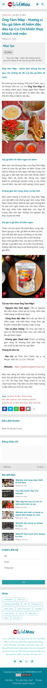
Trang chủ (6, 15)
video (6, 618)
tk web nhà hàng (20, 403)
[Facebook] (4, 409)
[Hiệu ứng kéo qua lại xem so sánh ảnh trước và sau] (8, 504)
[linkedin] (32, 661)
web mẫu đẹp (35, 403)
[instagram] (26, 661)
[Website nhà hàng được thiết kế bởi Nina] (8, 483)
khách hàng (27, 396)
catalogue (8, 599)
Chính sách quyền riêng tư (23, 683)
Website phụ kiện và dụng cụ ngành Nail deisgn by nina (29, 513)
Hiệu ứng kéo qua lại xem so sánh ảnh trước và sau (28, 502)
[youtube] (20, 661)
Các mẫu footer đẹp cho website (26, 492)
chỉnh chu (21, 599)
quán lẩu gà (7, 403)
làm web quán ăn (9, 399)
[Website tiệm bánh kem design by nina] (8, 537)
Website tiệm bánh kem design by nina (30, 535)
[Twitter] (10, 409)
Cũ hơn (40, 467)
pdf (25, 604)
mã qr (21, 613)
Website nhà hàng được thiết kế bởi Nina (29, 481)
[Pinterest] (22, 409)
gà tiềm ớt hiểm (19, 15)
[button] (3, 4)
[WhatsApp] (16, 409)
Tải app (39, 680)
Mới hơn (7, 467)
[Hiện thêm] (34, 409)
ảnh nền (16, 618)
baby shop (8, 609)
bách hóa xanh (24, 609)
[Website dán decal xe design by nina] (8, 526)
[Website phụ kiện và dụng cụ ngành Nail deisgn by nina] (8, 515)
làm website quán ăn (27, 399)
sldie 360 (32, 613)
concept (38, 609)
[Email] (28, 409)
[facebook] (15, 661)
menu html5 (9, 613)
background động (11, 604)
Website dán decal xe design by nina (29, 524)
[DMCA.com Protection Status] (23, 676)
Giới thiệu (9, 680)
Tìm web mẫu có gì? (24, 680)
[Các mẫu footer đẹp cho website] (8, 493)
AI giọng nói (36, 604)
